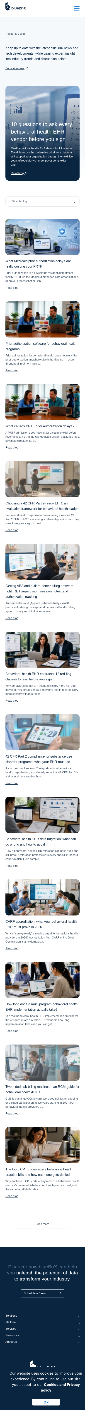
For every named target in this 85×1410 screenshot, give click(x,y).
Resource (11, 33)
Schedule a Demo (35, 1293)
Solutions (11, 1315)
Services (10, 1328)
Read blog (11, 287)
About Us (11, 1341)
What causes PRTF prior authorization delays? (39, 426)
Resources (12, 1335)
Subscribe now (14, 68)
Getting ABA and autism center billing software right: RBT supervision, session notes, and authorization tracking (39, 591)
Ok (46, 1402)
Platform (10, 1322)
